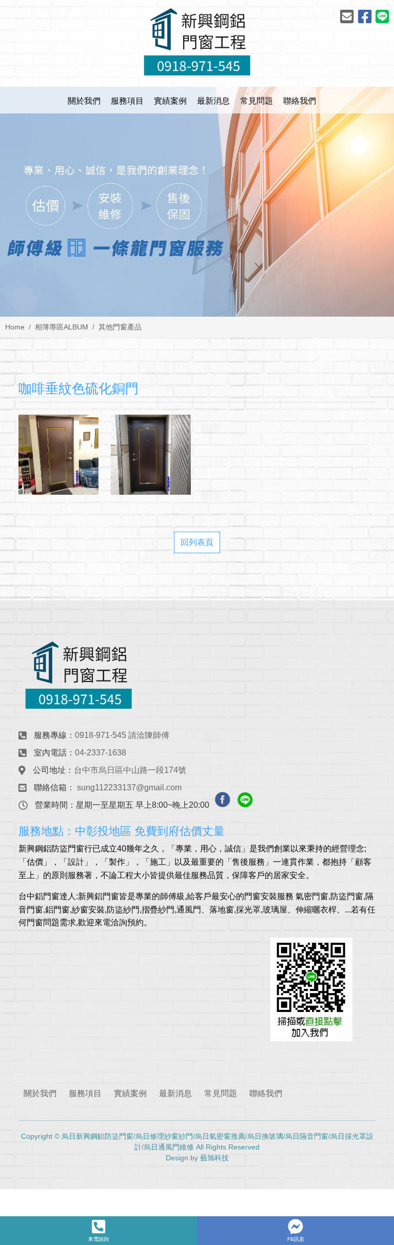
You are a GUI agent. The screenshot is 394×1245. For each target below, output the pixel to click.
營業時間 (51, 805)
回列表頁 (197, 542)
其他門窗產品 (120, 327)
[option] (197, 202)
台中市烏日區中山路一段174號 (130, 770)
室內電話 (50, 752)
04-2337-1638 (100, 752)
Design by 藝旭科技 (197, 1158)
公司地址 (49, 770)
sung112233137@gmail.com (129, 787)
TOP (373, 1070)
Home (15, 327)
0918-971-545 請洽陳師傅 (122, 735)
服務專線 (50, 735)
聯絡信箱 (50, 787)
